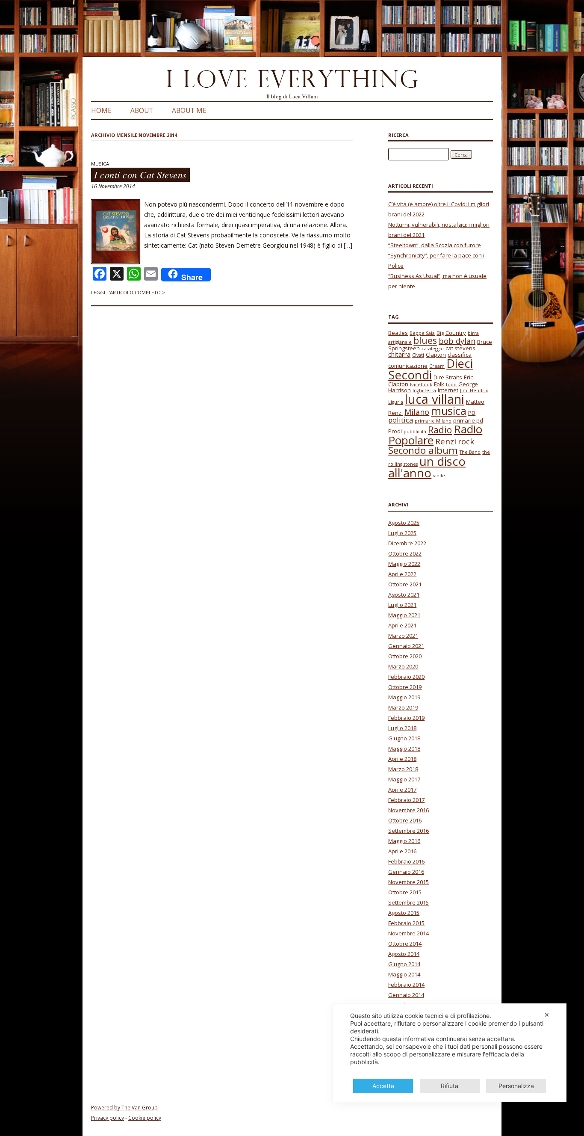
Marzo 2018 (403, 769)
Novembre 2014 (408, 933)
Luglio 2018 (402, 728)
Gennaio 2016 (406, 872)
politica (400, 420)
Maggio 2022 (404, 564)
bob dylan (457, 341)
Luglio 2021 (402, 605)
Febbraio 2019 (406, 718)
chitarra (399, 354)
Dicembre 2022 (407, 543)
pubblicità (415, 432)
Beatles (398, 333)
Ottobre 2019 (405, 687)
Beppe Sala (422, 333)
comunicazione (408, 366)
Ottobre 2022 (405, 553)
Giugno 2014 (404, 964)
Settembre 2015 (408, 902)
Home (101, 110)
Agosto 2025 (403, 523)
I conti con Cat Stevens (140, 175)
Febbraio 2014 (406, 984)
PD (471, 413)
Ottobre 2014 (405, 943)
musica (448, 410)
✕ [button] (546, 1014)
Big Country (451, 333)
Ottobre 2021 (405, 584)
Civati (418, 355)
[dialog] (449, 1052)
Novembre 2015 (408, 882)
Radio (440, 430)
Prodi (395, 431)
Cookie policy (144, 1117)
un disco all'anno (427, 467)
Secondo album (423, 450)
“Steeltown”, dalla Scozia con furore (434, 245)
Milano (416, 412)
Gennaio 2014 (406, 995)
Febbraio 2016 (406, 861)
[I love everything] (292, 80)
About (141, 110)
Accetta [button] (383, 1085)
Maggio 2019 (404, 697)
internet (448, 390)
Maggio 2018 (404, 748)
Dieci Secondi (430, 369)
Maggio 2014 (404, 974)
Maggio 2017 (404, 779)
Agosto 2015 (403, 913)
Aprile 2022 (402, 574)
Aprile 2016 (402, 851)
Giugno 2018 (404, 738)
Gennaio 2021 (406, 646)
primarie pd (468, 420)
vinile (439, 476)
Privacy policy (107, 1117)
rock (466, 441)
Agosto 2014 (403, 954)
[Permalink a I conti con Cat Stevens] (115, 261)
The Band (470, 452)
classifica (460, 354)
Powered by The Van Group (124, 1107)
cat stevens (460, 348)
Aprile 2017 (402, 789)
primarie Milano (433, 421)
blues (425, 340)
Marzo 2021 (403, 635)
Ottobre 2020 (405, 656)
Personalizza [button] (516, 1085)
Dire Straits (448, 377)
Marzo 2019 (403, 707)
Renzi (445, 441)
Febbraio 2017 (406, 800)
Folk (439, 384)
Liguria (395, 402)
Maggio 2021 (404, 615)
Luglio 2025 (402, 533)
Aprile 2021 (402, 625)
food (451, 385)
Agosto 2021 (403, 594)
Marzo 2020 (403, 666)
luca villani (434, 399)
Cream (437, 366)
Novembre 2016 (408, 810)
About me (189, 110)
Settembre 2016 (408, 830)
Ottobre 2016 (405, 820)
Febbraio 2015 (406, 923)
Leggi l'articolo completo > (128, 292)
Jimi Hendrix (474, 390)
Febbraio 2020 (406, 676)
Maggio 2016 (404, 841)
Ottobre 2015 (405, 892)
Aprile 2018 (402, 759)
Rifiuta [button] (449, 1085)
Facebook (421, 385)
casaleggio (433, 349)
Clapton (436, 354)
